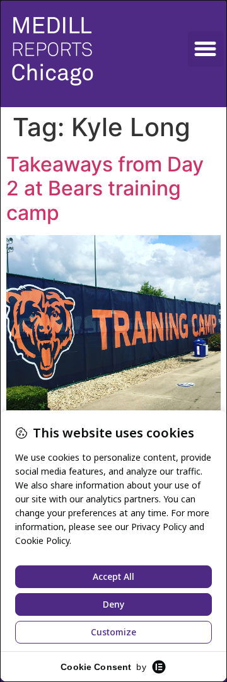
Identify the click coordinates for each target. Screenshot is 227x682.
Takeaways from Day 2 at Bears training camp (105, 188)
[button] (205, 49)
